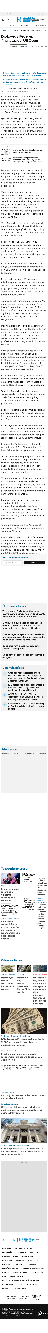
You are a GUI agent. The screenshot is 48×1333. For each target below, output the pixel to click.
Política (34, 1252)
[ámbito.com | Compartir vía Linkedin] (39, 46)
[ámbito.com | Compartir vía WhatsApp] (30, 46)
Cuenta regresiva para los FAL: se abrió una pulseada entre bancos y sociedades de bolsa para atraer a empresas (23, 637)
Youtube (26, 1240)
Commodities (29, 754)
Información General (33, 1268)
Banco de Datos (10, 1256)
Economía (25, 25)
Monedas (5, 754)
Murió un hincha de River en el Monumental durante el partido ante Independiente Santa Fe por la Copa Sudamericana (24, 82)
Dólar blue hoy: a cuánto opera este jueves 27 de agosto (21, 647)
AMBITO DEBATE (36, 1298)
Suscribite (35, 562)
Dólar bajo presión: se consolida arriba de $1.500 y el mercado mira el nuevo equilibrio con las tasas (22, 1042)
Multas (5, 1288)
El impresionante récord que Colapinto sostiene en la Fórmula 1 (10, 895)
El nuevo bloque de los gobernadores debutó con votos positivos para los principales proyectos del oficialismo (22, 625)
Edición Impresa (10, 1268)
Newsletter (39, 1240)
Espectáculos (20, 1272)
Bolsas (17, 754)
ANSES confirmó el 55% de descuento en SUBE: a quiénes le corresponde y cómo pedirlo (25, 697)
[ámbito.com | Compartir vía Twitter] (36, 46)
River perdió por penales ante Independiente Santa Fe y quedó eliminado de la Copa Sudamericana (28, 159)
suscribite (35, 19)
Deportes (14, 30)
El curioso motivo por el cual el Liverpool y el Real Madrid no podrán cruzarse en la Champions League (42, 916)
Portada (6, 1248)
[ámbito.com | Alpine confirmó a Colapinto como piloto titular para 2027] (6, 152)
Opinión (20, 1260)
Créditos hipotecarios (36, 14)
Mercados (27, 1256)
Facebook (8, 1240)
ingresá (42, 19)
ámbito (4, 30)
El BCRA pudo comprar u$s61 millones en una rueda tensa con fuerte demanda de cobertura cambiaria (22, 1151)
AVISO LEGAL (8, 1284)
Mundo (19, 1264)
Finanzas (39, 25)
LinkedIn (20, 1240)
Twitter (3, 1240)
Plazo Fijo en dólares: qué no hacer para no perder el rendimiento (23, 1097)
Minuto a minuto (41, 974)
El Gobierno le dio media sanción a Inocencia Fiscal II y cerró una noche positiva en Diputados (26, 687)
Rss (4, 1276)
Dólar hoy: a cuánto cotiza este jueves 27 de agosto (23, 656)
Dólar (11, 25)
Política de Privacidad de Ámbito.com (20, 1280)
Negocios (7, 1260)
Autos (5, 1272)
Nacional (7, 1264)
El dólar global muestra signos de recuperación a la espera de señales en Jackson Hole (21, 1057)
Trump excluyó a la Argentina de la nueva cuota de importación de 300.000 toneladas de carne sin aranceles (23, 614)
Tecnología (37, 1272)
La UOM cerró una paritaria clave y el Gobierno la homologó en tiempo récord (26, 706)
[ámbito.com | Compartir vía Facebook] (33, 46)
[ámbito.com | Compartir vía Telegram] (42, 46)
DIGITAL (11, 1298)
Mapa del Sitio (17, 1276)
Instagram (14, 1240)
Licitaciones (20, 1288)
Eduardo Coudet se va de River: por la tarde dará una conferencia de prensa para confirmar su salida (24, 74)
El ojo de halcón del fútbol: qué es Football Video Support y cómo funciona (42, 886)
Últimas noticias (23, 1248)
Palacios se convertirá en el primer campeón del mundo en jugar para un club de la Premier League (10, 930)
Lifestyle (33, 1260)
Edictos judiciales (28, 1284)
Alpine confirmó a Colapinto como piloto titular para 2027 (27, 151)
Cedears (42, 754)
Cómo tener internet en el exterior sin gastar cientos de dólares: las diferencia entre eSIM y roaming (22, 1110)
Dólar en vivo (20, 14)
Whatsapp (32, 1240)
